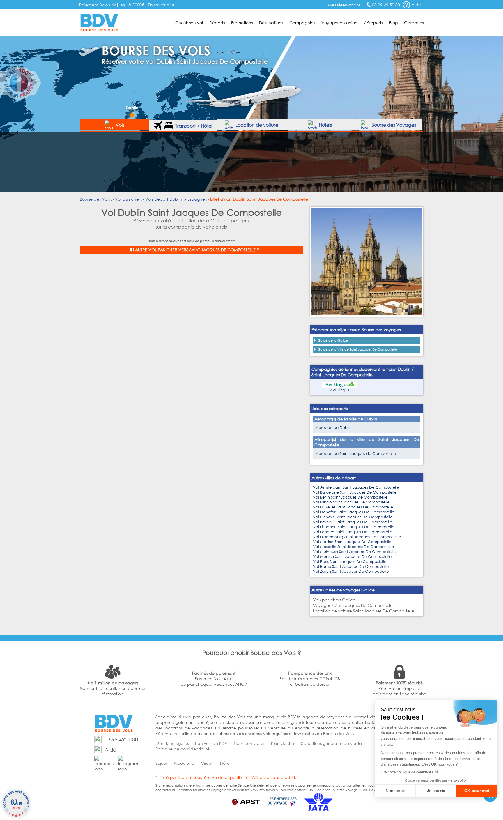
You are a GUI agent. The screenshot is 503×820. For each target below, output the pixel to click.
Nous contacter (249, 743)
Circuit (207, 763)
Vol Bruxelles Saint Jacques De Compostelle (353, 507)
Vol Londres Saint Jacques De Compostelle (352, 531)
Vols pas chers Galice (334, 599)
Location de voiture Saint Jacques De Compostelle (363, 611)
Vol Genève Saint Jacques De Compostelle (352, 517)
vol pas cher (198, 717)
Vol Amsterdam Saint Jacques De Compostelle (356, 487)
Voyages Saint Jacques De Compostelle (353, 605)
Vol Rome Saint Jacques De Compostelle (351, 566)
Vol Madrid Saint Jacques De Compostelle (352, 541)
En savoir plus (161, 5)
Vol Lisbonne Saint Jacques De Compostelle (353, 526)
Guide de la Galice (333, 340)
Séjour (161, 763)
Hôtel (225, 763)
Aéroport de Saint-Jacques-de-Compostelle (356, 453)
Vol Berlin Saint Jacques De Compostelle (350, 497)
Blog (393, 22)
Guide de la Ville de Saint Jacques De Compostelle (357, 349)
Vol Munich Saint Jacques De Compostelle (352, 556)
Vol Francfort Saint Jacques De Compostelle (353, 512)
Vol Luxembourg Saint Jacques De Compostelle (357, 536)
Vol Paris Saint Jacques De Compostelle (349, 561)
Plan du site (282, 743)
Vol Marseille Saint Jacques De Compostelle (353, 546)
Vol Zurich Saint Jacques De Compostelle (351, 571)
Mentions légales (172, 743)
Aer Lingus (339, 390)
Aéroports (373, 22)
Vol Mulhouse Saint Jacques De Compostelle (354, 551)
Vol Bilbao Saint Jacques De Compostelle (351, 502)
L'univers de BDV (211, 743)
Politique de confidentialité (182, 749)
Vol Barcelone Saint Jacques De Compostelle (354, 492)
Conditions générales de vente (331, 743)
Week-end (184, 763)
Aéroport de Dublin (334, 427)
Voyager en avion (339, 22)
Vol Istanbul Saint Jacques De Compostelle (352, 521)
